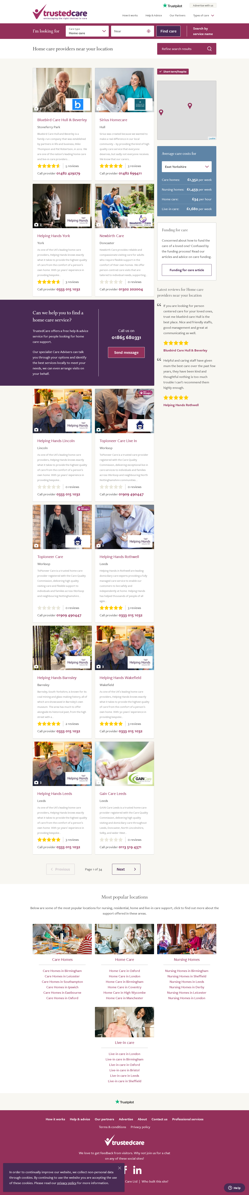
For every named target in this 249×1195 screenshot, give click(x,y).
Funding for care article (187, 269)
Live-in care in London (124, 1053)
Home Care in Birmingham (124, 981)
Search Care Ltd (126, 1181)
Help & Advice (154, 15)
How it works (130, 15)
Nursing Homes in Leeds (187, 981)
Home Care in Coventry (124, 987)
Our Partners (177, 15)
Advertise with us (203, 5)
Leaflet (212, 138)
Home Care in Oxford (124, 970)
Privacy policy (140, 1126)
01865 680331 (126, 337)
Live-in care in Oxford (124, 1064)
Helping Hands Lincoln (56, 440)
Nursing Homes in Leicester (186, 992)
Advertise (126, 1119)
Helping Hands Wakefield (120, 677)
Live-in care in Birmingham (124, 1059)
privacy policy (66, 1182)
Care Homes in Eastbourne (62, 992)
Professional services (187, 1119)
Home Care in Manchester (124, 997)
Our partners (104, 1119)
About (142, 1119)
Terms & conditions (112, 1126)
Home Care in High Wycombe (124, 992)
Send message (126, 352)
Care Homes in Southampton (62, 981)
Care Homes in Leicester (62, 976)
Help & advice (80, 1119)
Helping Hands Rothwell (119, 556)
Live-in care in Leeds (124, 1075)
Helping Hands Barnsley (56, 677)
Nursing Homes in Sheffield (186, 976)
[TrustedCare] (60, 11)
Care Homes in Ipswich (62, 987)
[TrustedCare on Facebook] (124, 1170)
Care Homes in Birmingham (62, 970)
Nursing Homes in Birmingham (186, 970)
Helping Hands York (53, 235)
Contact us (159, 1119)
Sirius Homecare (113, 120)
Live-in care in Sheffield (124, 1080)
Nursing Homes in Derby (186, 987)
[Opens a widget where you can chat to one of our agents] (234, 1188)
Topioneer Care (50, 556)
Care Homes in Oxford (62, 997)
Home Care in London (124, 976)
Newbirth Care (112, 235)
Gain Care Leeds (113, 793)
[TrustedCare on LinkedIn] (137, 1170)
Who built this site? (155, 1181)
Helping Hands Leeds (54, 793)
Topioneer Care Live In (118, 440)
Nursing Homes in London (186, 997)
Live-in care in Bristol (124, 1070)
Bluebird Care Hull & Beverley (62, 120)
